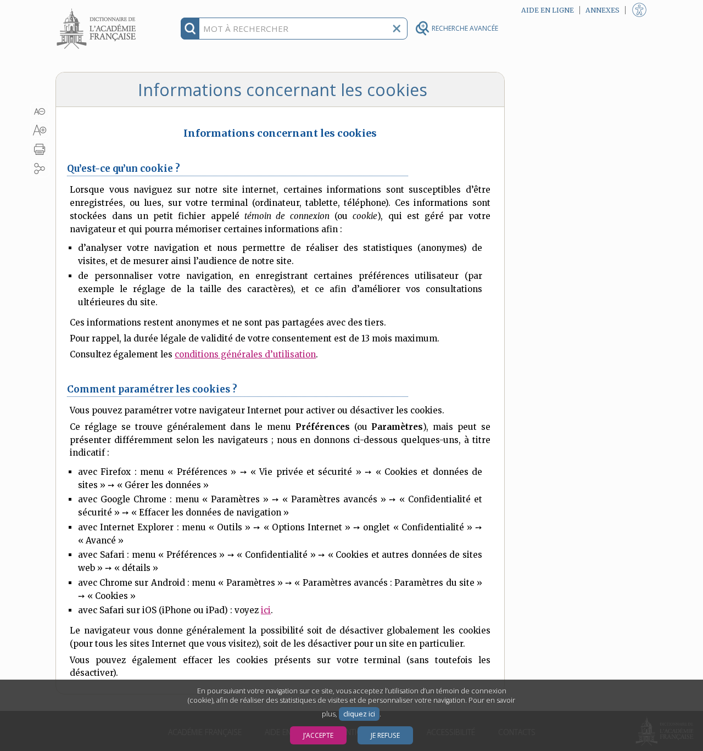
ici (266, 610)
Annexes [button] (602, 10)
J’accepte (318, 735)
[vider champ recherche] (397, 29)
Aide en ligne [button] (547, 10)
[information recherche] (190, 29)
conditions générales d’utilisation (245, 354)
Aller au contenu (98, 9)
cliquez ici (359, 714)
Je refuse (385, 735)
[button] (39, 111)
